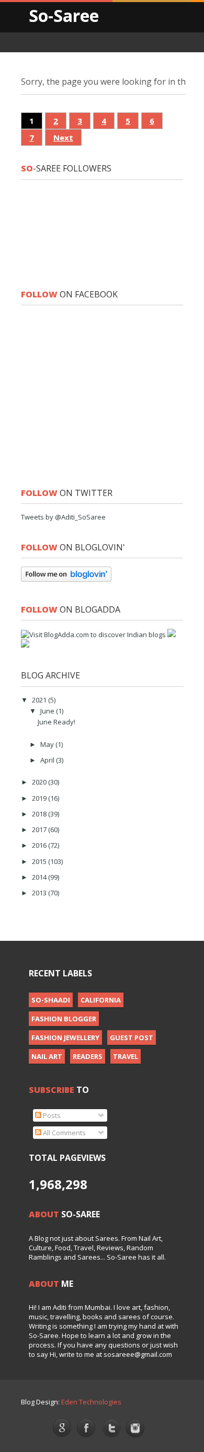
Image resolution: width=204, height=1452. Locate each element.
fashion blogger (63, 1018)
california (101, 1000)
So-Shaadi (50, 1000)
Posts (51, 1115)
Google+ (62, 1427)
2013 (40, 892)
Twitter (111, 1429)
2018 (40, 814)
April (48, 760)
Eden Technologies (91, 1402)
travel (125, 1056)
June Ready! (56, 722)
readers (88, 1056)
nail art (46, 1056)
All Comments (63, 1132)
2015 (40, 861)
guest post (131, 1037)
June (48, 711)
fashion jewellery (65, 1037)
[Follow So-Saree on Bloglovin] (66, 579)
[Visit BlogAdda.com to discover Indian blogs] (93, 634)
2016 (40, 845)
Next (63, 137)
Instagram (135, 1428)
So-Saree (64, 15)
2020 (40, 782)
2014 (40, 877)
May (47, 744)
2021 (40, 700)
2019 (40, 798)
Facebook (86, 1428)
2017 (40, 829)
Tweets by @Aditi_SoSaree (63, 517)
